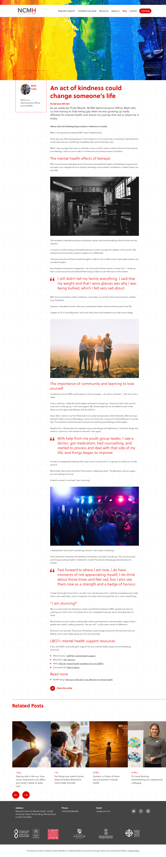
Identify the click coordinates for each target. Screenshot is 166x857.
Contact (133, 10)
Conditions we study (87, 10)
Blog (124, 10)
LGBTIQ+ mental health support (81, 655)
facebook (140, 811)
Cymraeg (145, 10)
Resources (103, 10)
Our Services (69, 659)
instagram (148, 811)
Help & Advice (73, 667)
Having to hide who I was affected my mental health (89, 679)
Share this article (64, 688)
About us (115, 10)
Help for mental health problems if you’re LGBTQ (81, 663)
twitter (133, 811)
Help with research (66, 10)
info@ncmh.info (103, 811)
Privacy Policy (133, 850)
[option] (31, 756)
